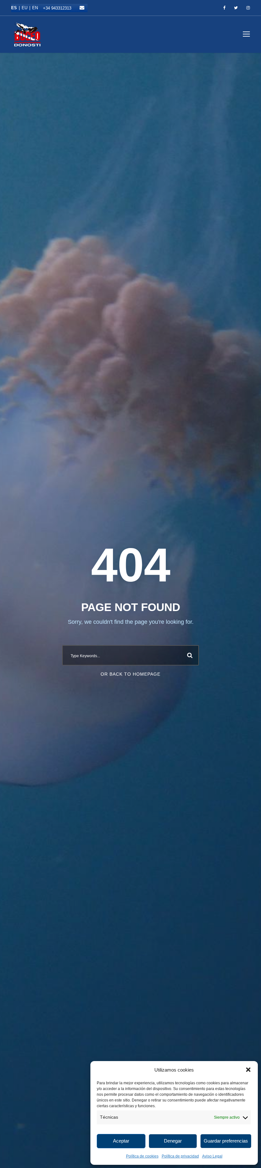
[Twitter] (236, 7)
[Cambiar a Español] (16, 8)
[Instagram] (248, 7)
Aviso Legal (212, 1156)
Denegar (173, 1140)
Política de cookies (142, 1156)
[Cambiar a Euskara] (27, 8)
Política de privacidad (180, 1156)
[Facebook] (224, 7)
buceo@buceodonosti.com (82, 7)
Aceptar (121, 1140)
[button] (248, 1069)
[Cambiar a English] (35, 8)
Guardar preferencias (226, 1140)
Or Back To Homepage (130, 674)
